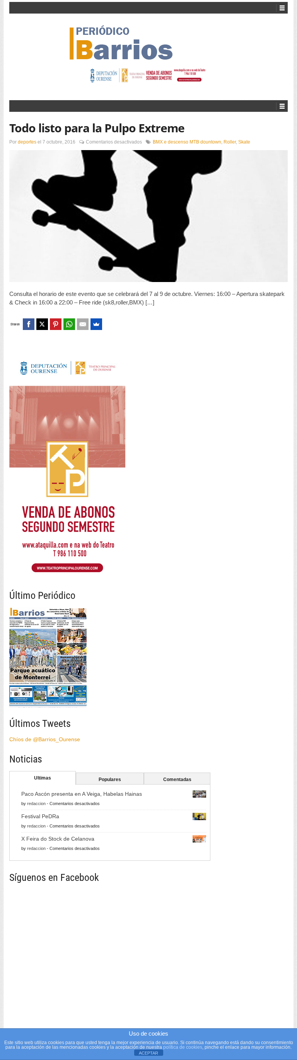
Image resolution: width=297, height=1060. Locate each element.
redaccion (36, 803)
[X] (42, 324)
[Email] (83, 324)
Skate (244, 142)
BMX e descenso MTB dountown (187, 142)
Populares (110, 779)
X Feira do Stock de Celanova (57, 839)
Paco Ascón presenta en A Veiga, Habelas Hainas (81, 794)
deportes (27, 142)
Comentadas (177, 779)
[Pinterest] (55, 324)
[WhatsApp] (69, 324)
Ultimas (42, 778)
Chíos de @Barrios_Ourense (44, 739)
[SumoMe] (96, 324)
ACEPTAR (148, 1053)
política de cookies (182, 1047)
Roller (230, 142)
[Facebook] (28, 324)
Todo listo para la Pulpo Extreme (96, 128)
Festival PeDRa (40, 816)
